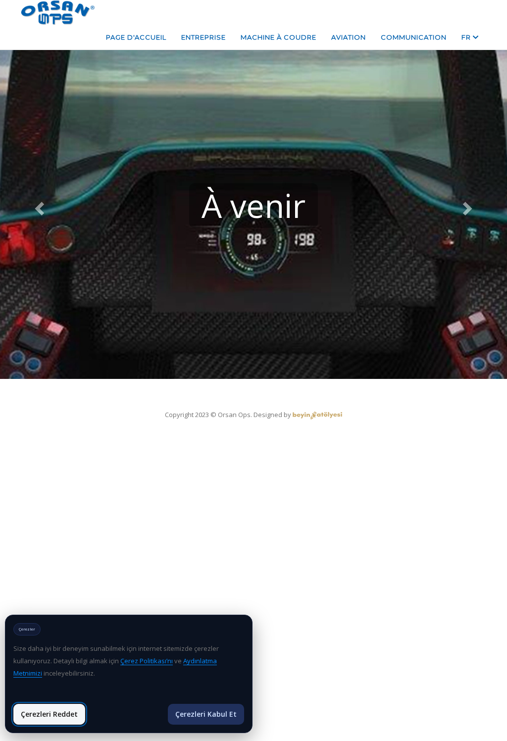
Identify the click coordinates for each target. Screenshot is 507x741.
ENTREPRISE (203, 37)
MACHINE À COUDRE (278, 37)
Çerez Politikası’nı (146, 660)
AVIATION (348, 37)
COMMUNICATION (414, 37)
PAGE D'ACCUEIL (136, 37)
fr (467, 37)
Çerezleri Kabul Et (206, 714)
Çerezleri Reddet (49, 714)
